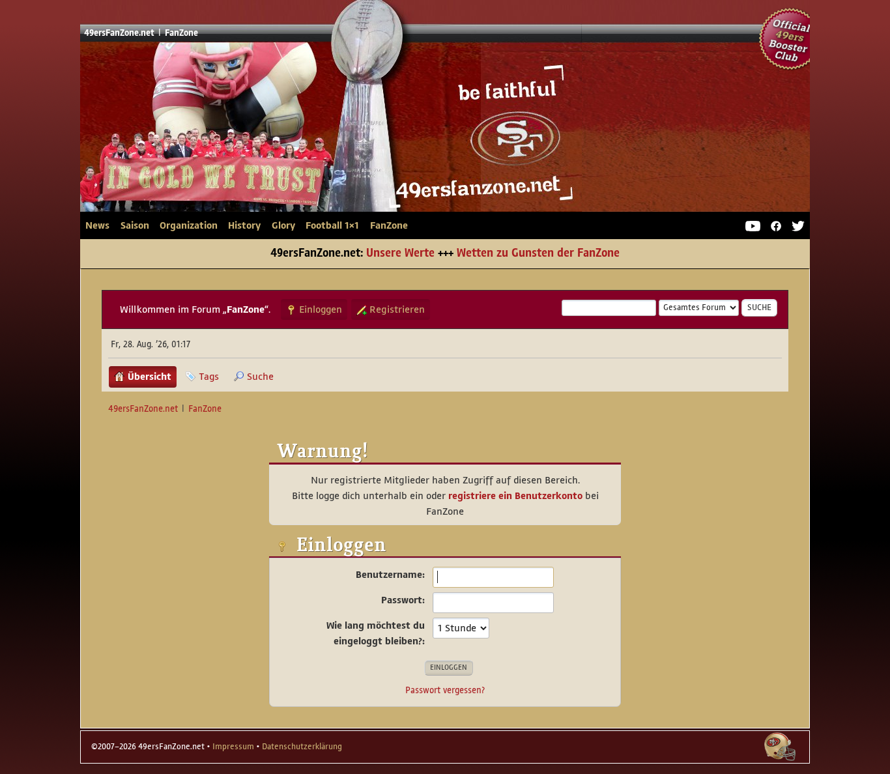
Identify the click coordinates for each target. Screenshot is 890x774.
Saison (135, 225)
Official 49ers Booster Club (790, 39)
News (97, 225)
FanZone (389, 225)
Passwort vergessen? (445, 690)
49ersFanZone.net (330, 132)
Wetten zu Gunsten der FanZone (538, 253)
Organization (189, 225)
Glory (283, 225)
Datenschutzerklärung (302, 746)
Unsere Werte (400, 253)
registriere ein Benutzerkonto (515, 495)
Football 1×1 (332, 225)
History (244, 225)
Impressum (233, 746)
